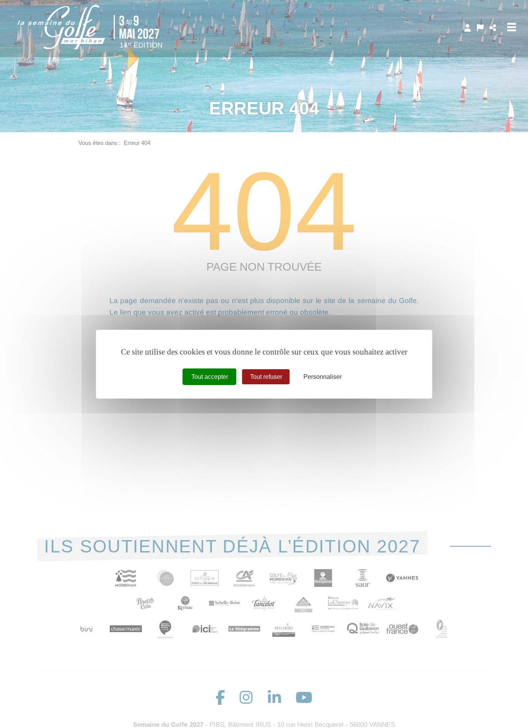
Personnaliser (322, 376)
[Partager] (492, 28)
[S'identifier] (467, 28)
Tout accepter (209, 376)
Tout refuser (266, 376)
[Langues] (480, 28)
